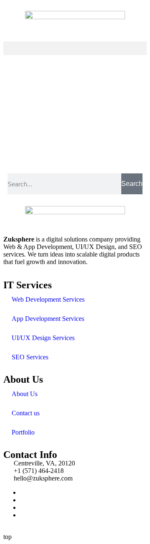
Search (131, 183)
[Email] (22, 515)
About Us (25, 393)
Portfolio (23, 432)
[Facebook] (22, 492)
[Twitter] (22, 499)
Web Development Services (48, 299)
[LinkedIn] (22, 507)
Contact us (26, 413)
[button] (75, 48)
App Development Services (48, 318)
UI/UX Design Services (43, 337)
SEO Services (30, 357)
